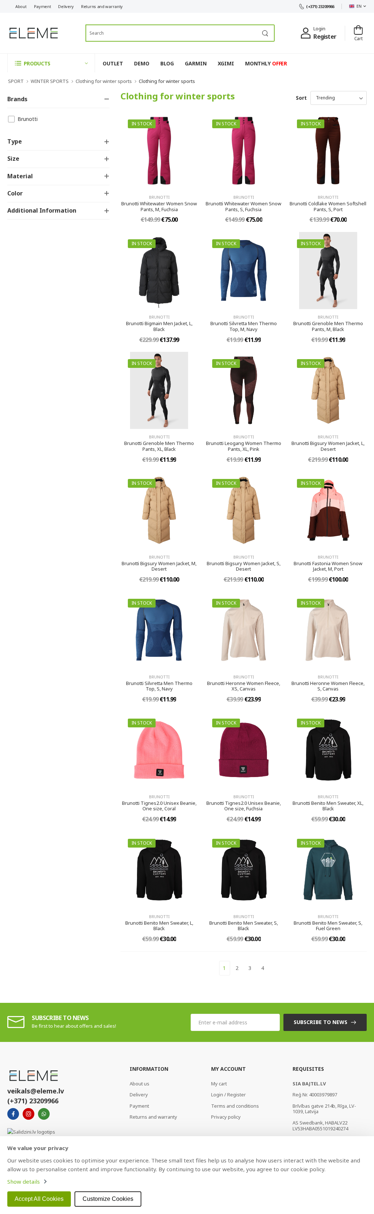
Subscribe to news (320, 1022)
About (21, 6)
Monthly (266, 63)
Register (324, 37)
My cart (219, 1083)
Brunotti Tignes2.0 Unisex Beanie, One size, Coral (159, 806)
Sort (301, 97)
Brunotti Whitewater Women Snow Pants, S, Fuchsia (243, 206)
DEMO (141, 63)
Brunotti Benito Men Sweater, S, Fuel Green (328, 926)
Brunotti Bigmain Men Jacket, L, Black (159, 326)
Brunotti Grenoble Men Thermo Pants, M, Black (328, 326)
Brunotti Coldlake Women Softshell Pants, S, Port (328, 206)
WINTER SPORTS (50, 81)
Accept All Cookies (39, 1199)
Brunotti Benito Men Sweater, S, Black (243, 926)
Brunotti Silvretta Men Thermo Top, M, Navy (243, 326)
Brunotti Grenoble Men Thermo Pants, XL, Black (159, 446)
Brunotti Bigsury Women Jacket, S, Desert (243, 566)
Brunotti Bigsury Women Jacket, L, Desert (328, 446)
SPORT (16, 81)
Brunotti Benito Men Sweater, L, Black (159, 926)
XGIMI (226, 63)
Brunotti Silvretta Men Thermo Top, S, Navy (159, 686)
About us (139, 1083)
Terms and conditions (235, 1106)
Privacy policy (226, 1117)
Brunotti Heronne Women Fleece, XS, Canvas (243, 686)
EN (358, 6)
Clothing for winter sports (104, 81)
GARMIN (195, 63)
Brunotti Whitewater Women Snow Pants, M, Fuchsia (159, 206)
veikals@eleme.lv (35, 1091)
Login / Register (228, 1094)
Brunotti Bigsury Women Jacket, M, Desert (159, 566)
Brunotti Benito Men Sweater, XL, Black (328, 806)
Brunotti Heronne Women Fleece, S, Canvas (328, 686)
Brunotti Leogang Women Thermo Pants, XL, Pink (243, 446)
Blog (167, 63)
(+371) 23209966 (320, 6)
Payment (42, 6)
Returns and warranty (102, 6)
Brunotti (28, 118)
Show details (23, 1181)
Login (319, 28)
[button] (51, 63)
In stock (141, 124)
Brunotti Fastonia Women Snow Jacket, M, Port (328, 566)
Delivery (66, 6)
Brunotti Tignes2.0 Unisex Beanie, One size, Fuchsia (243, 806)
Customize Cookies (108, 1199)
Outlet (113, 63)
